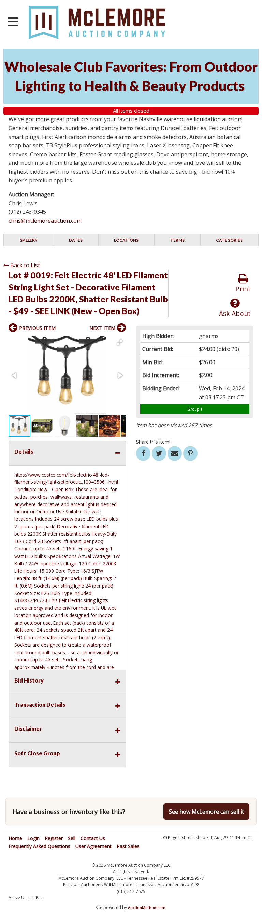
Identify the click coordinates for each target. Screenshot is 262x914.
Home (15, 838)
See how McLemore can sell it (206, 811)
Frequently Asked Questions (39, 846)
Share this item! (153, 441)
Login (33, 838)
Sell (71, 838)
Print (243, 288)
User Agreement (93, 846)
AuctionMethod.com (146, 907)
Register (54, 838)
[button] (119, 342)
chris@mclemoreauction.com (45, 220)
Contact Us (93, 838)
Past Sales (128, 846)
